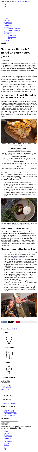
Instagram (14, 258)
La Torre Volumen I (14, 28)
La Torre (7, 20)
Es (5, 4)
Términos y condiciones (11, 413)
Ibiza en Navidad (12, 329)
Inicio (6, 19)
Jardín (10, 38)
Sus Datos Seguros (9, 410)
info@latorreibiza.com (9, 403)
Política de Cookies (10, 412)
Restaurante (25, 1)
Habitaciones (8, 22)
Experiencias (8, 23)
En (5, 6)
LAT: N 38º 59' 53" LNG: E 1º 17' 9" (6, 388)
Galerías (6, 33)
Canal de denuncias (10, 415)
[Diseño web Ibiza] (16, 428)
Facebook (22, 258)
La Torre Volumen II (14, 30)
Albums (6, 27)
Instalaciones (12, 37)
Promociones (8, 32)
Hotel (19, 1)
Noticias (6, 40)
